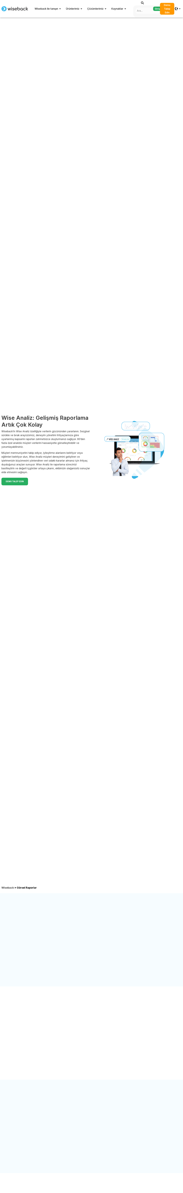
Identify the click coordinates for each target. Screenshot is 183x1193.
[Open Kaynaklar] (125, 8)
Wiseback (7, 887)
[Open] (180, 8)
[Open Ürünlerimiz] (81, 8)
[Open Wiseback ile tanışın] (60, 8)
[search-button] (142, 2)
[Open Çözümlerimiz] (105, 8)
